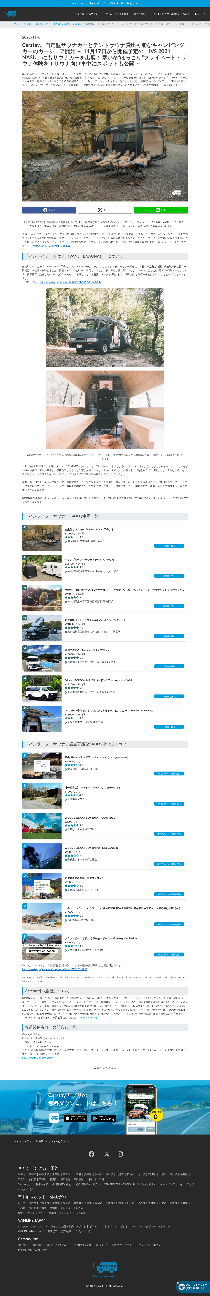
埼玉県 (66, 1174)
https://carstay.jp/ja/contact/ (37, 1058)
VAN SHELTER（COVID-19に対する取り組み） (130, 1184)
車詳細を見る (169, 546)
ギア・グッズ (96, 1226)
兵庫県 (88, 1174)
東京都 (32, 1174)
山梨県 (162, 1174)
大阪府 (77, 1174)
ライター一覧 (82, 1231)
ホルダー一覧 (25, 1189)
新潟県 (53, 1179)
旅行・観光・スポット (73, 1226)
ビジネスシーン (129, 1226)
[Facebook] (91, 1154)
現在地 (21, 1174)
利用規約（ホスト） (123, 1245)
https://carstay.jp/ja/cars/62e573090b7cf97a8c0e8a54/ (70, 282)
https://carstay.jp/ (89, 1017)
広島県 (21, 1179)
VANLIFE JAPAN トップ (31, 1231)
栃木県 (141, 1174)
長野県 (184, 1174)
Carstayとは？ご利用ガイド (33, 1184)
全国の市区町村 (95, 1179)
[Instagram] (120, 1154)
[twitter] (107, 1154)
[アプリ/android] (103, 1118)
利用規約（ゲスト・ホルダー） (91, 1245)
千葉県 (56, 1174)
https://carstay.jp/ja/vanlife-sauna (51, 246)
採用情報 (37, 1245)
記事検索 (66, 1231)
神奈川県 (44, 1174)
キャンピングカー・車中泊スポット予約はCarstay (41, 24)
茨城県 (152, 1174)
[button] (88, 14)
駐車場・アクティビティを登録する (68, 1213)
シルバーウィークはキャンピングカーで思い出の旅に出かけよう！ (105, 3)
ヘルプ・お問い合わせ (57, 1245)
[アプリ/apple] (75, 1118)
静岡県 (173, 1174)
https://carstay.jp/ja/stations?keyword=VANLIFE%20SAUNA (54, 969)
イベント (112, 1226)
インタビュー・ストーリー (155, 1226)
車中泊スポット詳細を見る (169, 774)
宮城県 (43, 1179)
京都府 (32, 1179)
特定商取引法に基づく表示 (32, 1250)
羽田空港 (79, 1179)
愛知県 (98, 1174)
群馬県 (130, 1174)
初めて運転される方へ (88, 1184)
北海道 (120, 1174)
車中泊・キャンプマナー (31, 1213)
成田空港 (65, 1179)
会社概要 (77, 24)
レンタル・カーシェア (30, 1226)
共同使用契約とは (62, 1184)
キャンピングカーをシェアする (177, 1184)
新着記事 (52, 1231)
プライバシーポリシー (150, 1245)
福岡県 (109, 1174)
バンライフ (52, 1226)
